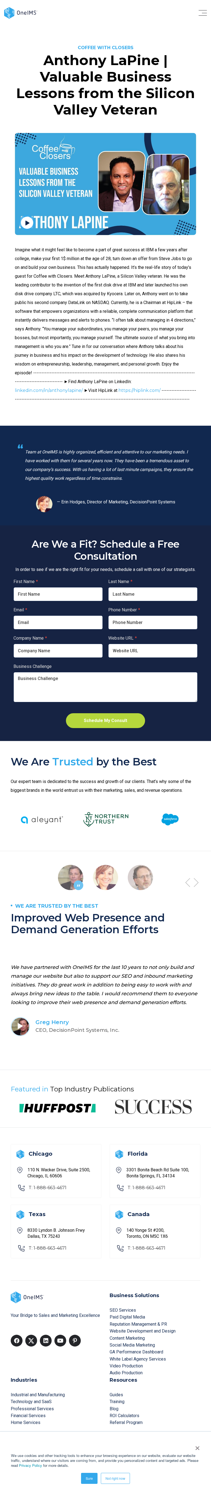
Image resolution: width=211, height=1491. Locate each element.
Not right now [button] (115, 1478)
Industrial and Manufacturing (38, 1394)
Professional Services (32, 1408)
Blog (114, 1408)
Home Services (25, 1422)
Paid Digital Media (127, 1317)
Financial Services (28, 1415)
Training (117, 1401)
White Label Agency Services (138, 1359)
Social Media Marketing (132, 1345)
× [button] (197, 1446)
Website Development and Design (143, 1331)
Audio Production (126, 1372)
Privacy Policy (30, 1465)
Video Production (126, 1366)
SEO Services (123, 1310)
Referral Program (126, 1422)
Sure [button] (89, 1478)
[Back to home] (20, 12)
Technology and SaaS (31, 1401)
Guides (116, 1394)
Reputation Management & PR (138, 1324)
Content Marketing (127, 1338)
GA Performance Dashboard (136, 1352)
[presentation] (188, 883)
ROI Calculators (124, 1415)
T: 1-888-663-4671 (47, 1187)
